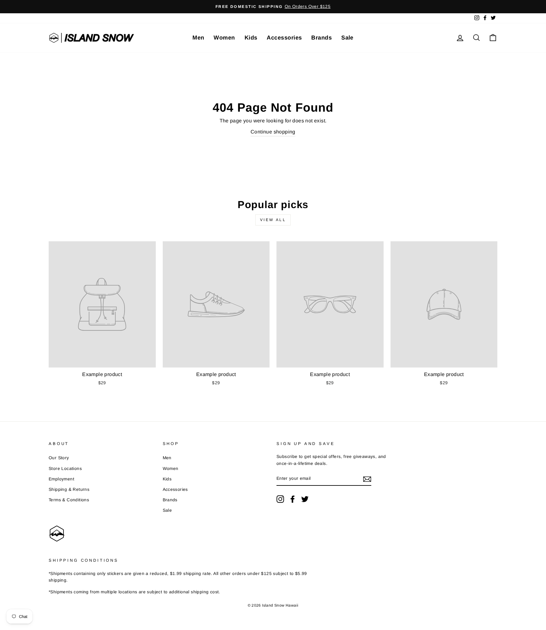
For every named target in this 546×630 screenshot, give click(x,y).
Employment (61, 479)
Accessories (284, 37)
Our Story (59, 457)
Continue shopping (273, 131)
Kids (251, 37)
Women (224, 37)
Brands (321, 37)
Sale (347, 37)
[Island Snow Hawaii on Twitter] (305, 499)
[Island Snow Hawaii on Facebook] (292, 499)
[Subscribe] (367, 479)
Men (198, 37)
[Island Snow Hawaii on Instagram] (280, 499)
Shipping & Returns (69, 489)
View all (273, 220)
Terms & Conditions (69, 499)
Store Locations (65, 468)
